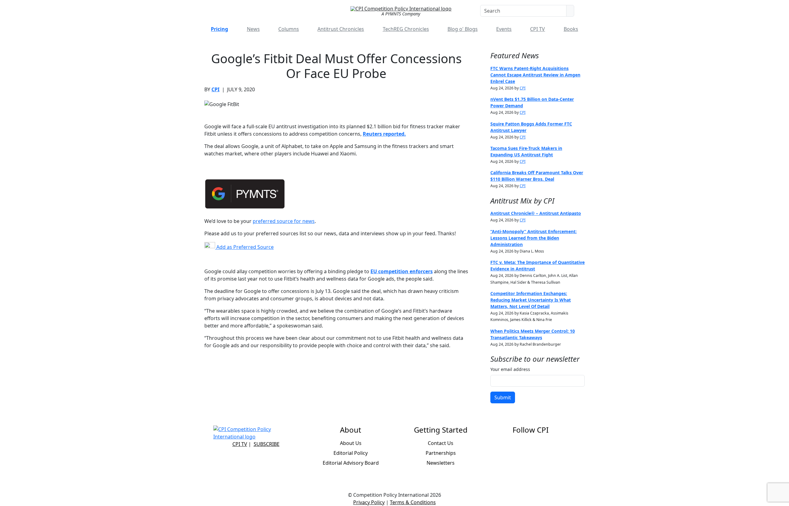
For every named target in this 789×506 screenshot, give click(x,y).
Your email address (510, 369)
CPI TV (537, 29)
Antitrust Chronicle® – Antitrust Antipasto (535, 213)
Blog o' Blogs (463, 29)
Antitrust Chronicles (340, 29)
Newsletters (441, 462)
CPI (215, 89)
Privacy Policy (369, 502)
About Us (351, 443)
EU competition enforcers (401, 271)
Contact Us (440, 443)
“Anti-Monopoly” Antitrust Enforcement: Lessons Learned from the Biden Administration (533, 237)
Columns (288, 29)
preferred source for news (284, 221)
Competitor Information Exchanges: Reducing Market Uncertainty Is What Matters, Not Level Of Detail (530, 299)
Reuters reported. (384, 133)
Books (571, 29)
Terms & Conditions (413, 502)
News (253, 29)
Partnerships (441, 453)
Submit (502, 397)
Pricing (219, 29)
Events (504, 29)
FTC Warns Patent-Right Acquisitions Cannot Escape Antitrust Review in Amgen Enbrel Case (535, 74)
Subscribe (267, 444)
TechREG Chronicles (406, 29)
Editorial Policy (350, 453)
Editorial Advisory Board (351, 462)
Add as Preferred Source (244, 247)
